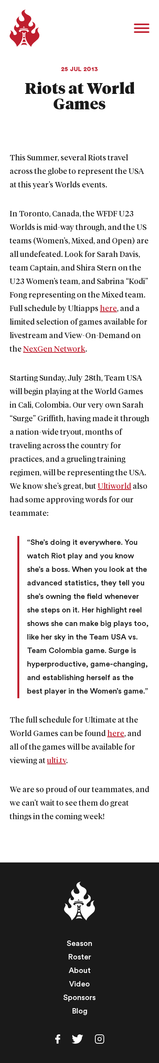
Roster (79, 957)
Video (79, 984)
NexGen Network (54, 349)
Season (79, 943)
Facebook (57, 1039)
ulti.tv (56, 761)
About (80, 971)
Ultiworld (114, 486)
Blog (80, 1011)
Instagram (99, 1039)
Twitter (77, 1039)
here (108, 309)
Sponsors (79, 998)
